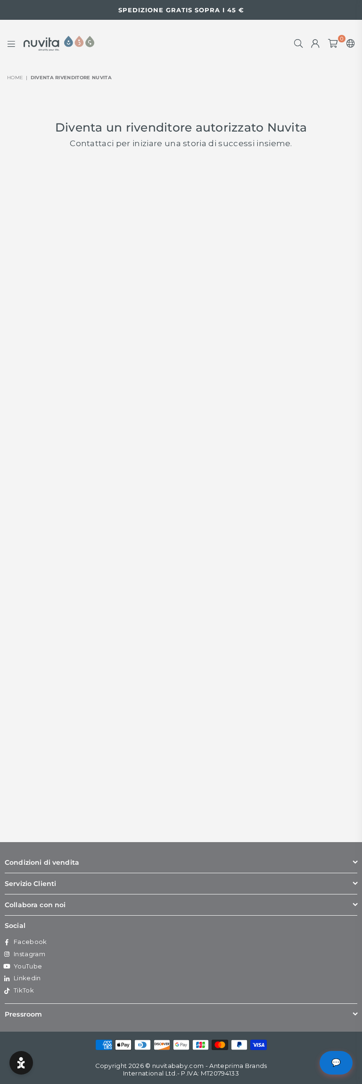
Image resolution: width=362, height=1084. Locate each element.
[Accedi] (315, 43)
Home (15, 77)
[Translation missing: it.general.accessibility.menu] (11, 43)
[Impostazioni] (348, 43)
